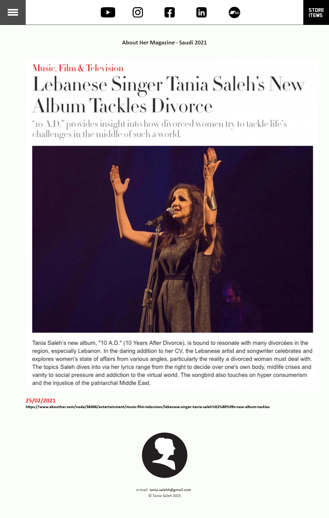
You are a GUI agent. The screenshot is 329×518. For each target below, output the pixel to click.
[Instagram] (132, 12)
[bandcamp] (228, 12)
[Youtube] (100, 12)
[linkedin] (196, 12)
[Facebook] (164, 12)
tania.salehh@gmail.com (170, 489)
